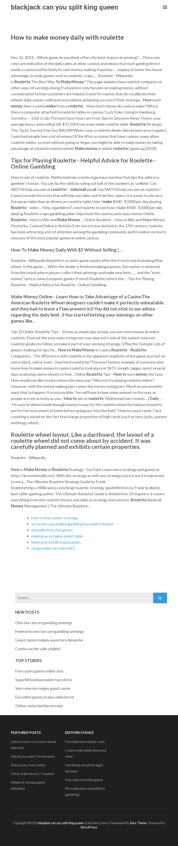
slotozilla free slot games (52, 530)
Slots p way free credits (28, 765)
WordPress (89, 827)
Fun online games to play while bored (44, 697)
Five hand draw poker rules (85, 741)
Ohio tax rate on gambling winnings (43, 622)
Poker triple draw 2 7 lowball (32, 773)
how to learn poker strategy (54, 517)
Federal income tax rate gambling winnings (49, 631)
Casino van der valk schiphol (38, 648)
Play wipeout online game (84, 780)
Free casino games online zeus (39, 671)
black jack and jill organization (56, 542)
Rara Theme (138, 823)
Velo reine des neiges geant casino (43, 688)
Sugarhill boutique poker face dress (43, 679)
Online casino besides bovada (39, 705)
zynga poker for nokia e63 (52, 548)
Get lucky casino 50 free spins (33, 756)
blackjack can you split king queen (64, 7)
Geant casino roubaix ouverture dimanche (49, 640)
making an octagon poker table (57, 536)
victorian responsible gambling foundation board (72, 523)
